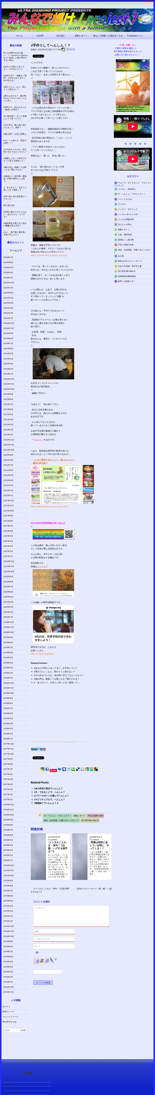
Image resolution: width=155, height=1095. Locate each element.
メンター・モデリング (128, 209)
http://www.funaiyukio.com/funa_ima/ (49, 506)
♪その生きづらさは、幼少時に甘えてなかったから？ (59, 675)
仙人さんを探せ (125, 224)
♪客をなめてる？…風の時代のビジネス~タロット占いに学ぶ (14, 98)
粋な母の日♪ (9, 205)
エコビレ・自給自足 (127, 189)
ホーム (19, 35)
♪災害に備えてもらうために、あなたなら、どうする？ (14, 214)
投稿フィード (8, 1011)
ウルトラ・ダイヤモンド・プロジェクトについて (133, 183)
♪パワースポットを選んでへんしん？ (51, 795)
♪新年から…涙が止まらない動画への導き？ (14, 108)
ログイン (6, 1006)
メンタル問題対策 (126, 219)
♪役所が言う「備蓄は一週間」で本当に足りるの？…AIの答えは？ (15, 78)
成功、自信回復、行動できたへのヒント (133, 250)
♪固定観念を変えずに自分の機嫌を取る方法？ (14, 224)
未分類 (121, 256)
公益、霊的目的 (125, 234)
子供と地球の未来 (126, 244)
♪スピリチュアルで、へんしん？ (49, 799)
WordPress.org (9, 1021)
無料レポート (81, 35)
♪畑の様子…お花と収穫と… (15, 134)
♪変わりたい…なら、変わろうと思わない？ (54, 671)
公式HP (40, 35)
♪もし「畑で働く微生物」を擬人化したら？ (14, 233)
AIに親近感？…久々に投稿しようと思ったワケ (15, 117)
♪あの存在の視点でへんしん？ (48, 788)
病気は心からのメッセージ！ (130, 261)
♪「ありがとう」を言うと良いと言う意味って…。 (58, 682)
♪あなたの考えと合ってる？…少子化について (55, 668)
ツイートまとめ (125, 199)
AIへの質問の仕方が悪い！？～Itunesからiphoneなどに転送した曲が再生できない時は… (15, 56)
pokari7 (54, 839)
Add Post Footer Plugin (68, 741)
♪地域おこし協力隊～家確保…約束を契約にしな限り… (14, 178)
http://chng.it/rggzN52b (42, 654)
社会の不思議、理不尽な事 (130, 266)
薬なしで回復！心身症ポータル (108, 35)
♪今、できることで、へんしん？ (49, 792)
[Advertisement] (56, 715)
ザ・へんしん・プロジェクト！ (131, 194)
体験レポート (124, 229)
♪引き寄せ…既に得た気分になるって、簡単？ (14, 126)
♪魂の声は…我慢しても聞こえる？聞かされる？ (56, 679)
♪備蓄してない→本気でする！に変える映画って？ (14, 159)
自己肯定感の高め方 (127, 271)
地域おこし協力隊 (126, 239)
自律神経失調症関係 (127, 276)
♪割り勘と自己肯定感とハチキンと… (14, 197)
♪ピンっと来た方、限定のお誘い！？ (14, 141)
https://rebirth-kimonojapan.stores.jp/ (49, 255)
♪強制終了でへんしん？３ (46, 803)
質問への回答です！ (127, 281)
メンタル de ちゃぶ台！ (128, 214)
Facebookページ (135, 35)
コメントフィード (10, 1016)
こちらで (52, 647)
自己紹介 (60, 35)
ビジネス (122, 204)
